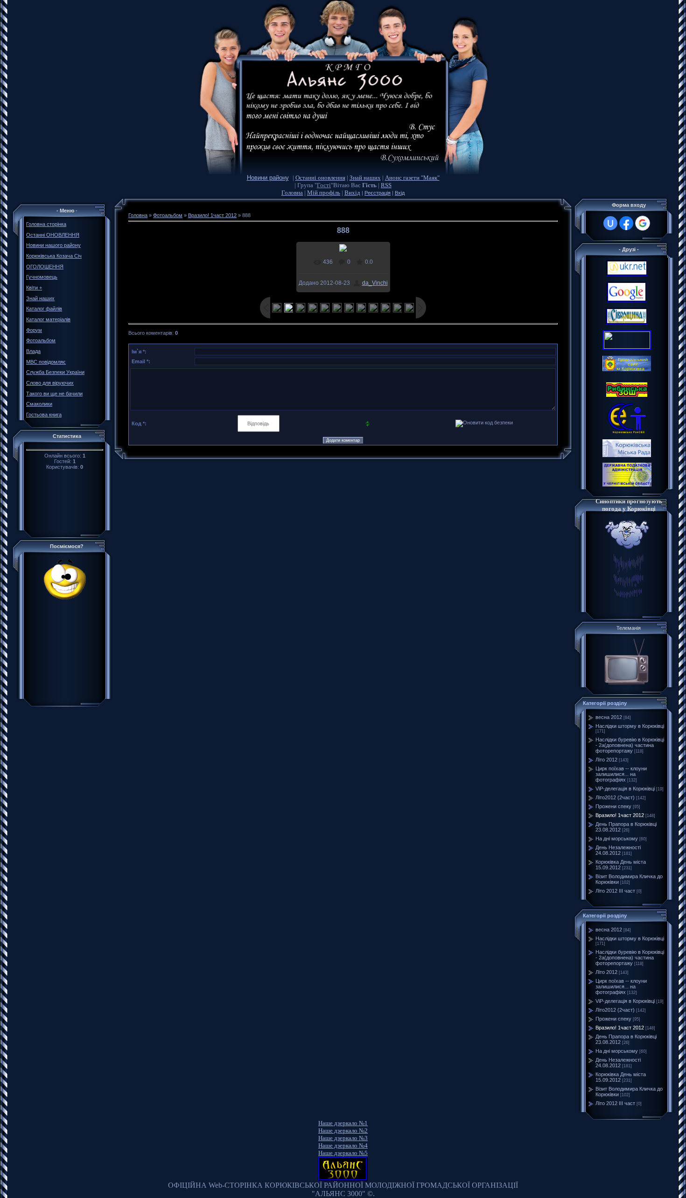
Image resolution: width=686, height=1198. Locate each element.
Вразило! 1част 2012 (212, 215)
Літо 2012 (606, 759)
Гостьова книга (44, 414)
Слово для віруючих (50, 383)
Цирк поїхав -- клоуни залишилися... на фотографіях (621, 774)
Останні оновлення (320, 177)
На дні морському (616, 838)
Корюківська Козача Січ (54, 256)
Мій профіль (323, 192)
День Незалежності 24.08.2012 (618, 850)
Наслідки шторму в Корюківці (629, 726)
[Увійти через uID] (610, 223)
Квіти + (34, 287)
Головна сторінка (46, 224)
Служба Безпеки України (55, 372)
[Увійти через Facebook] (626, 223)
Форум (34, 330)
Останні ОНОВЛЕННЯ (52, 235)
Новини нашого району (53, 245)
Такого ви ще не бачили (54, 393)
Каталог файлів (44, 308)
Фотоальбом (41, 340)
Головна (292, 192)
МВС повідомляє (46, 362)
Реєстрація (377, 193)
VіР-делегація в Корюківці (625, 788)
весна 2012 (608, 717)
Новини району (268, 177)
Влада (33, 351)
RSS (386, 185)
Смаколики (39, 404)
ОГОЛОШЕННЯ (44, 266)
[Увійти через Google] (642, 223)
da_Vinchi (375, 283)
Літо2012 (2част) (615, 797)
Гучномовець (41, 277)
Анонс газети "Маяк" (412, 177)
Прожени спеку (613, 806)
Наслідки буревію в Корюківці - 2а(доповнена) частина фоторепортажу (629, 745)
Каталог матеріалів (48, 319)
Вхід (400, 193)
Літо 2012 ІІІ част (615, 891)
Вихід (352, 192)
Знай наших (365, 177)
